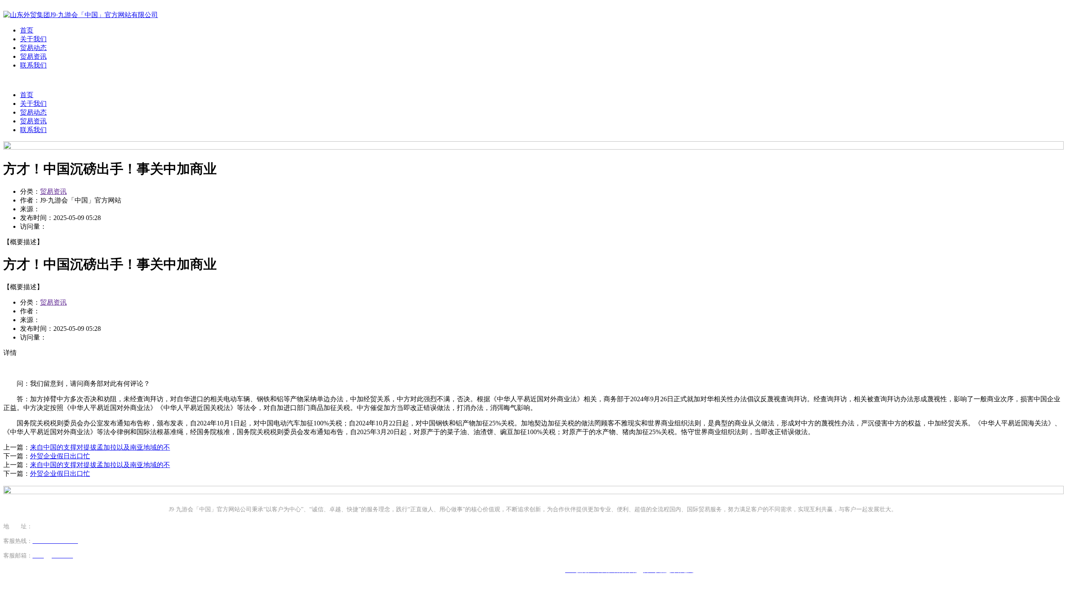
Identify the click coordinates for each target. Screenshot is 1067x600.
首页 (26, 30)
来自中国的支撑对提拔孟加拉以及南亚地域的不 (100, 447)
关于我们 (33, 38)
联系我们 (33, 65)
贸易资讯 (33, 56)
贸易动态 (33, 47)
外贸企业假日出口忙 (60, 456)
